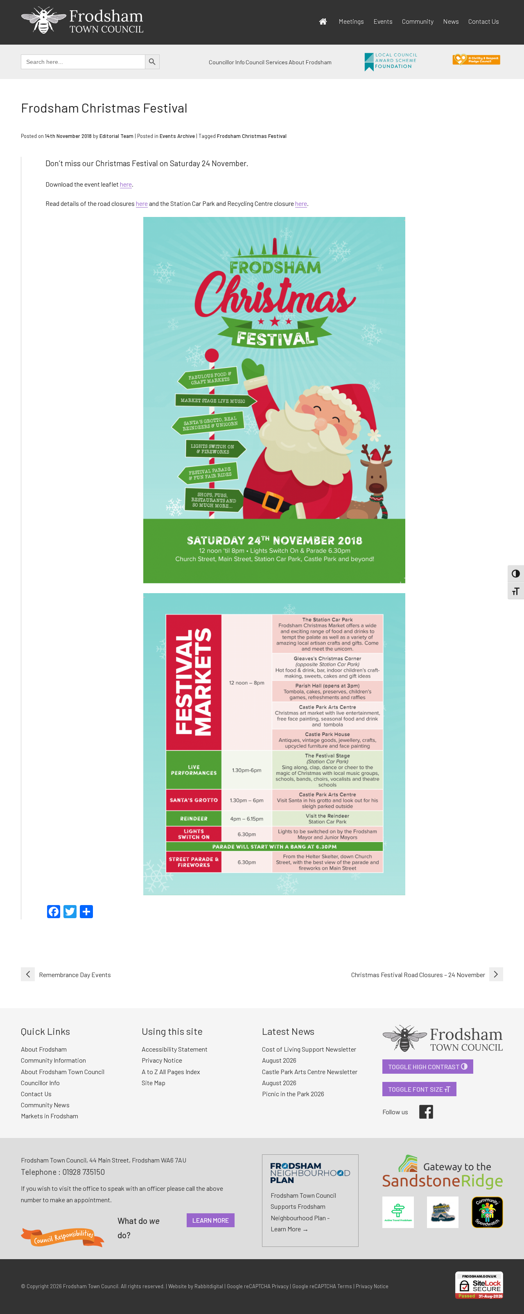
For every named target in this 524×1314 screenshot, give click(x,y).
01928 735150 (83, 1171)
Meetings (351, 21)
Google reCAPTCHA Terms (322, 1286)
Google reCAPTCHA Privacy (258, 1286)
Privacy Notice (162, 1060)
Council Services (267, 62)
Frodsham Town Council (90, 1286)
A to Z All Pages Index (171, 1071)
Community (418, 21)
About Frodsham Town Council (62, 1071)
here (126, 184)
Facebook (420, 1104)
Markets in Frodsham (49, 1116)
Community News (45, 1105)
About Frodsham (310, 62)
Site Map (153, 1082)
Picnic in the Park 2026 (293, 1093)
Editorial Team (116, 136)
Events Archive (177, 136)
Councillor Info (227, 62)
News (451, 21)
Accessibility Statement (175, 1049)
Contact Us (483, 21)
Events (383, 21)
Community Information (53, 1060)
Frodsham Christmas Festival (252, 136)
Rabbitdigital (208, 1286)
